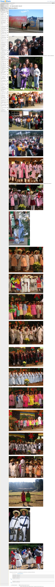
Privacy (32, 586)
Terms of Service (29, 586)
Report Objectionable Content (24, 585)
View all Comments (20, 573)
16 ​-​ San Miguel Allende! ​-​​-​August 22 (3, 98)
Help (54, 1)
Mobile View (51, 1)
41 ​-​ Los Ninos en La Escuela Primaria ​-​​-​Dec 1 (4, 81)
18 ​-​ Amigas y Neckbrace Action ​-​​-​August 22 (3, 57)
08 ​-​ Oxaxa (3, 83)
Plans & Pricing (25, 586)
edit (11, 579)
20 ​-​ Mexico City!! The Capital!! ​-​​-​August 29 (4, 103)
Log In (48, 1)
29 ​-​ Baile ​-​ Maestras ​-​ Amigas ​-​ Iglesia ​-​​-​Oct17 (4, 72)
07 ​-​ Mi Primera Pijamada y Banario (3, 78)
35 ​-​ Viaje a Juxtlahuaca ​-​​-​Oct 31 (3, 14)
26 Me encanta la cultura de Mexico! (3, 23)
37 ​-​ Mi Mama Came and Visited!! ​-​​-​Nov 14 (4, 33)
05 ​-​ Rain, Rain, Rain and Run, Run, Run (3, 38)
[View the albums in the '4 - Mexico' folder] (11, 4)
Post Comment (14, 585)
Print (53, 3)
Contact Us (21, 586)
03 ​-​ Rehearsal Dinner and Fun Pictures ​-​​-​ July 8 (4, 90)
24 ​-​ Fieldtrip (3, 76)
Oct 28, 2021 (16, 581)
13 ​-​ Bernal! (3, 91)
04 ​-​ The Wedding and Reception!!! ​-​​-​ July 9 (4, 105)
